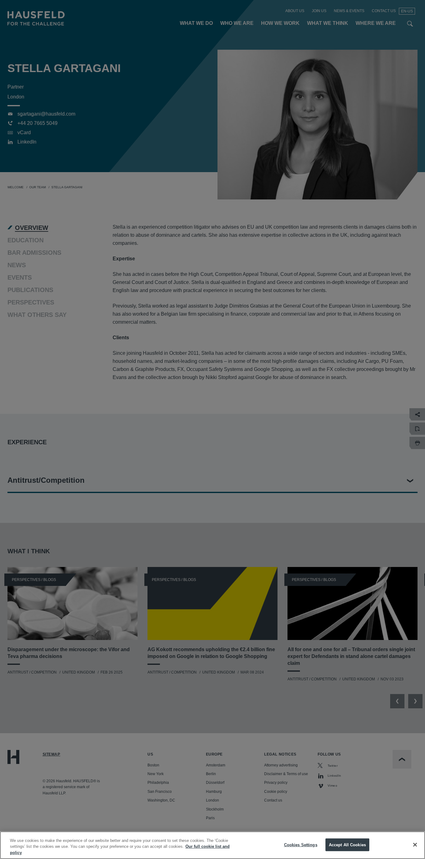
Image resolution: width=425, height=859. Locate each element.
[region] (212, 845)
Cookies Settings (300, 844)
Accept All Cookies (347, 844)
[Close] (415, 845)
